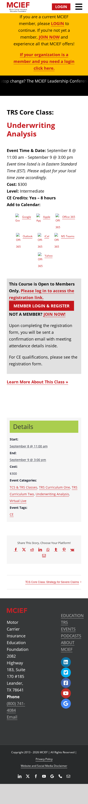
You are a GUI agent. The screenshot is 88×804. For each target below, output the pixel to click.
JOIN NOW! (54, 314)
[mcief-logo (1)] (18, 4)
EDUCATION (72, 615)
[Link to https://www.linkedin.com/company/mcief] (66, 662)
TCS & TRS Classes (23, 487)
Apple (46, 217)
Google (26, 217)
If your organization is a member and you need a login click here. (44, 61)
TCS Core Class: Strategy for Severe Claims (52, 582)
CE (12, 514)
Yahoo (49, 256)
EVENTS (68, 629)
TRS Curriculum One (54, 487)
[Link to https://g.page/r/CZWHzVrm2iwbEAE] (66, 704)
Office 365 (68, 217)
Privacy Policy (44, 759)
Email (12, 717)
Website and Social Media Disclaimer (44, 766)
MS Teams (67, 236)
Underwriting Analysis (52, 494)
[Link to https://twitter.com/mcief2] (66, 672)
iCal (46, 236)
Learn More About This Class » (37, 382)
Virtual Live (18, 501)
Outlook (27, 236)
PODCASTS (71, 635)
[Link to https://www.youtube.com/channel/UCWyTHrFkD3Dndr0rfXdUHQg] (66, 693)
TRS (64, 622)
